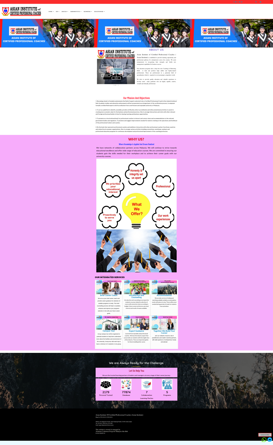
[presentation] (98, 72)
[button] (113, 85)
